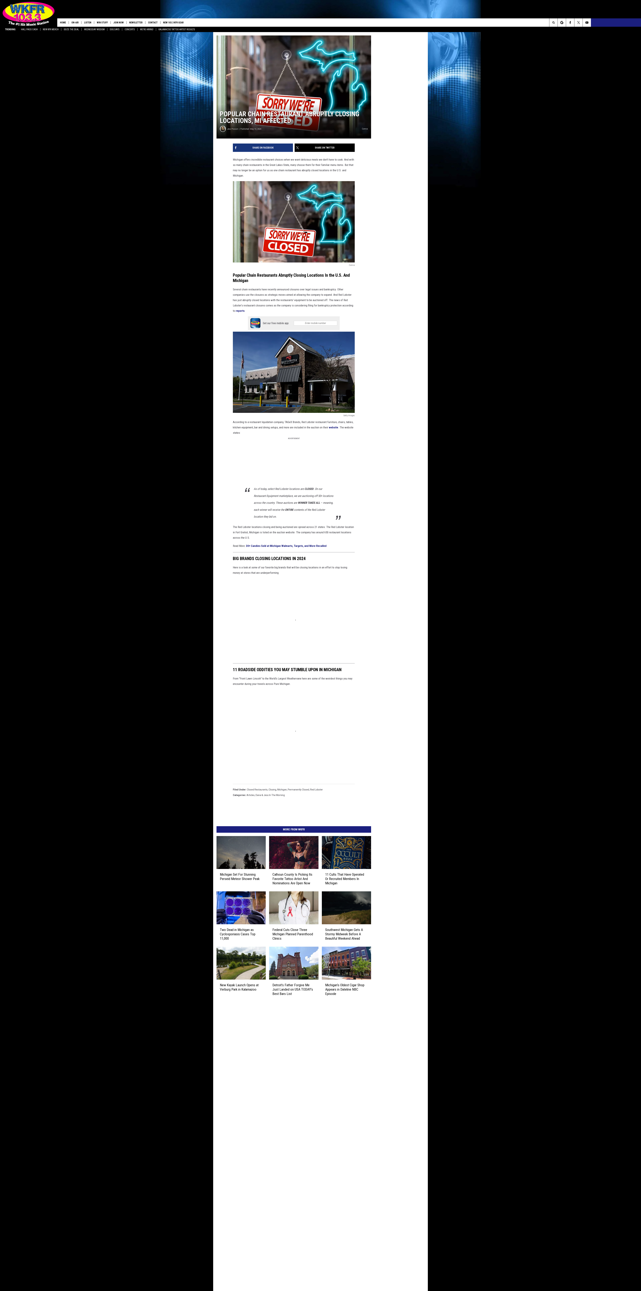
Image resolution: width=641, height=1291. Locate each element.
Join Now (118, 22)
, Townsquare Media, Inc (258, 1233)
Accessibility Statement (279, 1209)
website (282, 506)
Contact (153, 22)
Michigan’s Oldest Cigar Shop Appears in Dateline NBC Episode (386, 1150)
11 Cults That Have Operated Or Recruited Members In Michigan (387, 1017)
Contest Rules (274, 1202)
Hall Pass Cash (29, 29)
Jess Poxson (232, 162)
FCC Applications (276, 1191)
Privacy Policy (274, 1206)
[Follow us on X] (628, 22)
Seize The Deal (71, 29)
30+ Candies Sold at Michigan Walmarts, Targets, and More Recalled (286, 614)
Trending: (10, 29)
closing (272, 919)
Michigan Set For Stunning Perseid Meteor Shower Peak (248, 1017)
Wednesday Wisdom (94, 29)
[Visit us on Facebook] (335, 1176)
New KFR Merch (51, 29)
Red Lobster (316, 919)
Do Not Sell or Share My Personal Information (291, 1217)
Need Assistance (288, 1184)
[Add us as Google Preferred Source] (612, 22)
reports (366, 356)
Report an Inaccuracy (278, 1195)
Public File (272, 1184)
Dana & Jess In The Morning (270, 924)
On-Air (75, 22)
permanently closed (298, 919)
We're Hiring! (146, 29)
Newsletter (136, 22)
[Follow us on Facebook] (620, 22)
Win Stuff (102, 22)
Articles (251, 924)
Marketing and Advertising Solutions (286, 1180)
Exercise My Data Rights (280, 1213)
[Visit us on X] (341, 1176)
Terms (270, 1198)
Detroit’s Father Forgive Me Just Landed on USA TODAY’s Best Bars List (318, 1150)
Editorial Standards (277, 1187)
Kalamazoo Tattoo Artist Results (177, 29)
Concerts (130, 29)
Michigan (282, 919)
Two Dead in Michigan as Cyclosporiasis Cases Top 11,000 (247, 1084)
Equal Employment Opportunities (284, 1176)
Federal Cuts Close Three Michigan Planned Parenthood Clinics (313, 1084)
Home (63, 22)
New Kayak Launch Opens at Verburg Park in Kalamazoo (248, 1150)
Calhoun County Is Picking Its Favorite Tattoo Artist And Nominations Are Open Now (316, 1019)
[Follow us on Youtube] (637, 22)
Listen (87, 22)
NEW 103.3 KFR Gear (173, 22)
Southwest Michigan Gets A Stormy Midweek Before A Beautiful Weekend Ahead (384, 1086)
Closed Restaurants (257, 919)
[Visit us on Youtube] (348, 1176)
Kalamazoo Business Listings (282, 1224)
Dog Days (115, 29)
